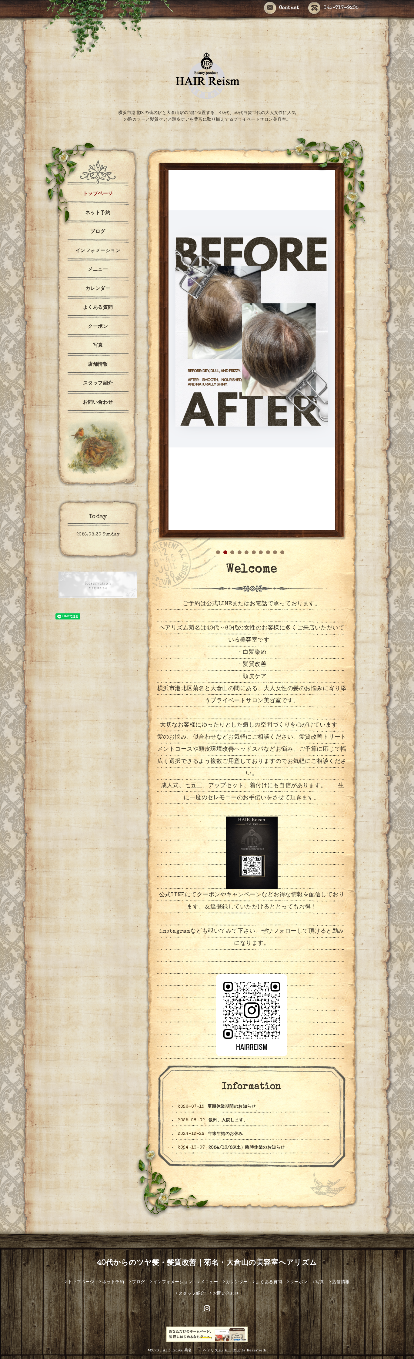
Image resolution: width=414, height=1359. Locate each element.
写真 (98, 345)
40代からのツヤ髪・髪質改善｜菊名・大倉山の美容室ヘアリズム (207, 1014)
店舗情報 (98, 364)
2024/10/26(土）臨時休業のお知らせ (247, 898)
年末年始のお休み (225, 885)
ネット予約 (98, 213)
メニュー (98, 269)
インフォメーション (98, 251)
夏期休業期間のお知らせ (232, 857)
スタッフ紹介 (98, 383)
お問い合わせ (98, 402)
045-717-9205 (341, 8)
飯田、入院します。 (228, 871)
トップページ (98, 194)
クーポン (98, 326)
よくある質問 (98, 307)
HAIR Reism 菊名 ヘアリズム (191, 1101)
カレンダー (98, 289)
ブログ (97, 232)
